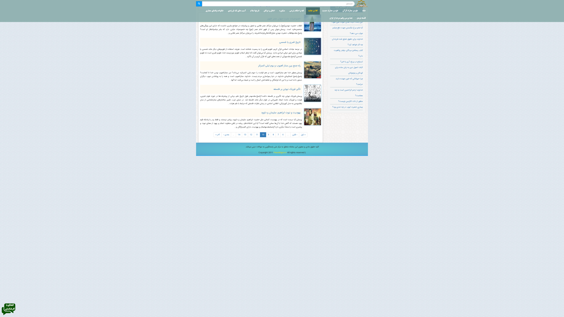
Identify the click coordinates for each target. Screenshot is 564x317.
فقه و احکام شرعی (296, 11)
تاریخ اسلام (254, 11)
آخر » (217, 134)
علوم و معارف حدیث (330, 11)
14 (239, 134)
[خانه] (361, 4)
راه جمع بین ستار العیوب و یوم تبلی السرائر (279, 66)
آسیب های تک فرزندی (237, 11)
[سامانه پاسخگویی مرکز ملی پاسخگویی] (8, 309)
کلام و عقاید (313, 11)
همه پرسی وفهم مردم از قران (340, 18)
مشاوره (282, 11)
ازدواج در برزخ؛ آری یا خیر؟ (351, 62)
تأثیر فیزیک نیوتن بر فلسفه (287, 89)
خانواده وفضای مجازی (215, 11)
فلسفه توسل (361, 18)
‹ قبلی (294, 134)
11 (257, 134)
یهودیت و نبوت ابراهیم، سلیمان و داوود (281, 113)
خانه (364, 11)
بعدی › (226, 134)
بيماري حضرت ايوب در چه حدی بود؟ (347, 107)
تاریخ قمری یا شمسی (290, 42)
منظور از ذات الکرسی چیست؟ (350, 101)
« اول (303, 134)
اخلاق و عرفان (269, 11)
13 (245, 134)
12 (251, 134)
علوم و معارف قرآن (350, 11)
